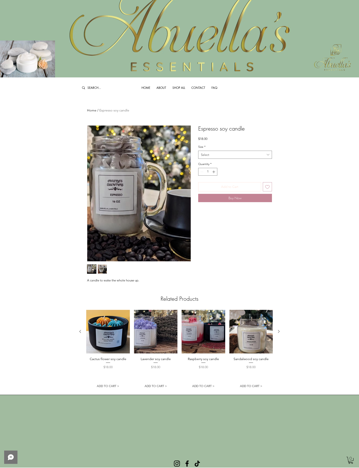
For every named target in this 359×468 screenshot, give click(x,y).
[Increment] (214, 171)
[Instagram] (177, 463)
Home (91, 110)
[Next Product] (278, 331)
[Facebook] (187, 463)
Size (201, 147)
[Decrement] (201, 171)
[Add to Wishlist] (267, 186)
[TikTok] (197, 463)
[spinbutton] (207, 171)
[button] (351, 460)
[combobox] (235, 155)
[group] (179, 350)
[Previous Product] (80, 331)
